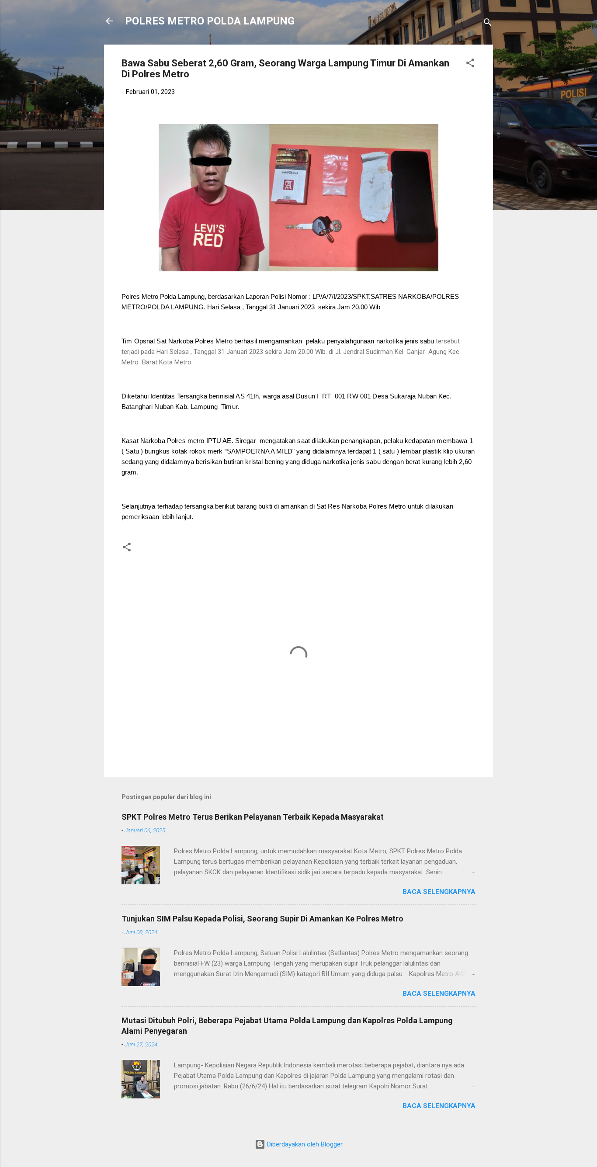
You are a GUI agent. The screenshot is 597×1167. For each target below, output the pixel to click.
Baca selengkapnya (439, 892)
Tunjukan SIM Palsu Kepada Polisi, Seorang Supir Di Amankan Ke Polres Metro (262, 918)
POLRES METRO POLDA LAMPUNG (210, 21)
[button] (470, 64)
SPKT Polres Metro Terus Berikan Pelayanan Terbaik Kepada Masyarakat (252, 816)
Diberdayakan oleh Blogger (304, 1144)
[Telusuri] (487, 23)
